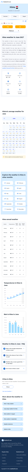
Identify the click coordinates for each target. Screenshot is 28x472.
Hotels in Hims (7, 429)
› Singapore (4, 463)
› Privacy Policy (19, 457)
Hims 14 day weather (9, 403)
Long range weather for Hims (10, 408)
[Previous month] (4, 118)
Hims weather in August (9, 414)
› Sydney (3, 460)
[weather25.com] (6, 2)
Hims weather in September (10, 419)
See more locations (6, 391)
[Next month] (23, 118)
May (8, 26)
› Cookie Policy (19, 460)
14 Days (14, 16)
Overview (5, 16)
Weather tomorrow (8, 424)
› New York (4, 454)
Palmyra (8, 386)
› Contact (18, 463)
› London (4, 457)
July (20, 26)
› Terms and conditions (21, 454)
